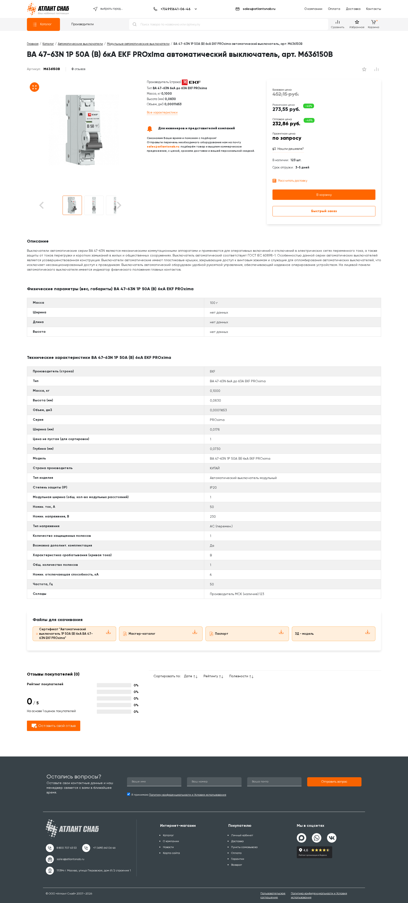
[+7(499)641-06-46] (174, 9)
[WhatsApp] (316, 836)
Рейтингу (211, 676)
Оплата (334, 9)
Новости (168, 847)
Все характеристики (162, 112)
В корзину (324, 195)
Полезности (238, 676)
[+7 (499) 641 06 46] (98, 848)
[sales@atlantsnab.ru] (65, 859)
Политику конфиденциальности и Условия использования (187, 794)
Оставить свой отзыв (57, 725)
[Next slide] (119, 205)
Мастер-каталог (142, 633)
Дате (188, 676)
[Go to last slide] (50, 205)
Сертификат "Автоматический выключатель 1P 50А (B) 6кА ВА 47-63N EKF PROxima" (66, 633)
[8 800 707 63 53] (61, 848)
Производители (82, 24)
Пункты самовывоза (244, 847)
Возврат (236, 864)
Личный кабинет (242, 835)
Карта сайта (171, 853)
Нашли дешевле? (290, 149)
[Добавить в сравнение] (364, 69)
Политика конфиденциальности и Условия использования (319, 895)
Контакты (373, 9)
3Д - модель (304, 633)
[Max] (301, 838)
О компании (313, 9)
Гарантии (237, 859)
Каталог (45, 24)
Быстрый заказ (324, 211)
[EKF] (191, 82)
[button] (72, 205)
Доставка (353, 9)
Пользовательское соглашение (272, 895)
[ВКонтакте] (331, 836)
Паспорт (221, 633)
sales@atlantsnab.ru (259, 9)
